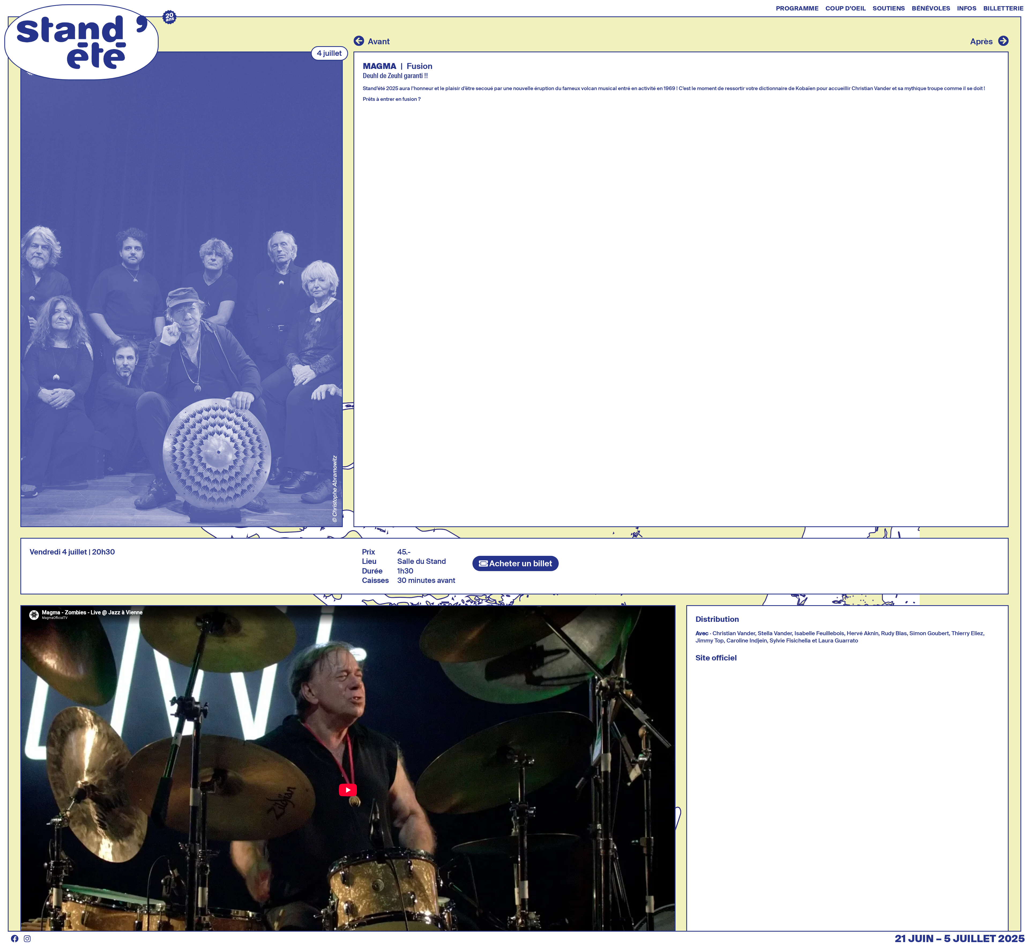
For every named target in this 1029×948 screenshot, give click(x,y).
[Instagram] (27, 939)
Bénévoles (931, 8)
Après (981, 41)
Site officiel (716, 658)
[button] (329, 53)
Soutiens (889, 8)
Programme (797, 8)
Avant (379, 41)
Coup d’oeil (846, 8)
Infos (966, 8)
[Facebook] (14, 939)
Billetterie (1003, 8)
